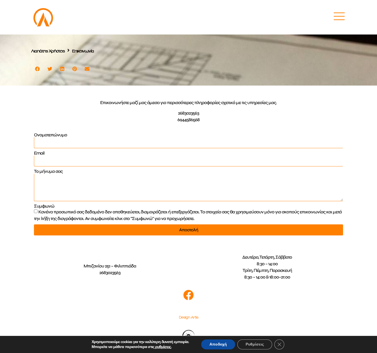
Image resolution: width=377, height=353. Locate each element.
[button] (37, 69)
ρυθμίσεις (163, 346)
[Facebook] (188, 295)
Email (39, 153)
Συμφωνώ (44, 206)
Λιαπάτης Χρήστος (48, 51)
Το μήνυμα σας (48, 171)
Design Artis (188, 317)
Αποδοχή (218, 344)
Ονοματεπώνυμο (50, 135)
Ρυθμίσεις (255, 344)
